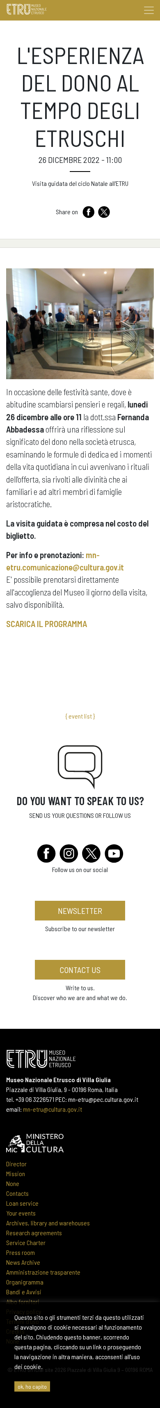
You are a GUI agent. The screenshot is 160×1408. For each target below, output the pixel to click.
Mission (15, 1173)
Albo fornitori (22, 1301)
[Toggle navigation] (149, 10)
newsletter (80, 911)
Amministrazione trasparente (43, 1272)
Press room (20, 1252)
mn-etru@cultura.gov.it (52, 1109)
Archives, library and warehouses (48, 1223)
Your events (21, 1213)
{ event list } (80, 716)
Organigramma (24, 1282)
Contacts (17, 1193)
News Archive (23, 1262)
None (12, 1183)
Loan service (22, 1203)
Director (16, 1164)
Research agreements (34, 1232)
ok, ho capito (32, 1386)
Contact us (80, 970)
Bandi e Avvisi (23, 1292)
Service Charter (26, 1242)
